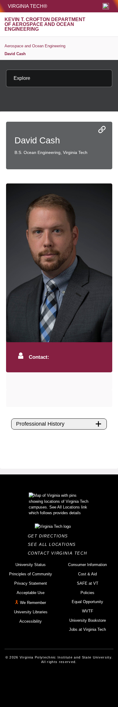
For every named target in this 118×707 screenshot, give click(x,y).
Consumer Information (87, 564)
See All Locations (53, 544)
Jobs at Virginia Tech (87, 629)
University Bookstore (87, 620)
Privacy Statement (30, 583)
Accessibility (30, 621)
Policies (87, 592)
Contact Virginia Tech (59, 553)
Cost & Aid (87, 574)
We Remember (33, 602)
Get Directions (50, 536)
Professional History (40, 424)
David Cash (15, 54)
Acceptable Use (30, 592)
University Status (30, 564)
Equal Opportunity (87, 601)
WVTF (87, 611)
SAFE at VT (87, 583)
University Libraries (31, 612)
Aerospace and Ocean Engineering (35, 46)
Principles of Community (30, 574)
